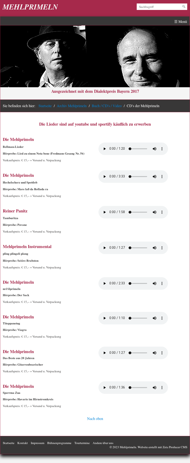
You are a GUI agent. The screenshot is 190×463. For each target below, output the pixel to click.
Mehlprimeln (30, 6)
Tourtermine (82, 443)
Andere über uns (103, 443)
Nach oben (95, 418)
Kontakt (22, 443)
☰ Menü (180, 21)
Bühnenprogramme (59, 443)
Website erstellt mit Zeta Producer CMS (162, 447)
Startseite (45, 105)
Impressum (37, 443)
